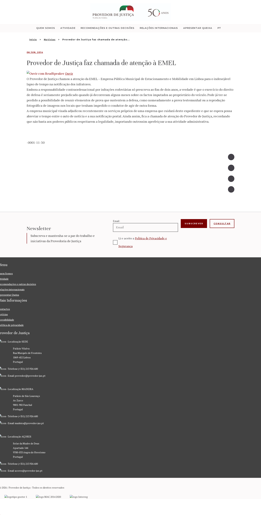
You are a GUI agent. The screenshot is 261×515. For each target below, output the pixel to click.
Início (33, 39)
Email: (116, 221)
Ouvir (69, 73)
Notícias (50, 39)
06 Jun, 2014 (35, 52)
